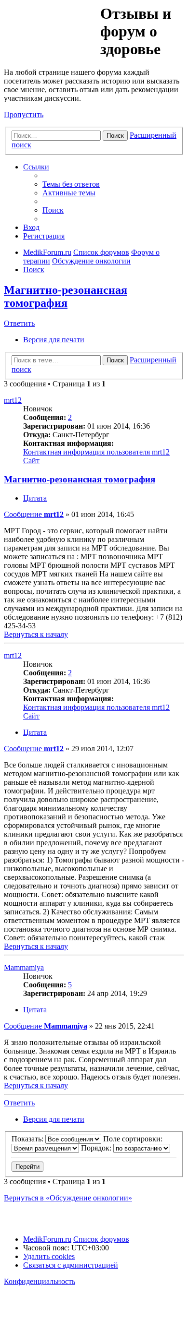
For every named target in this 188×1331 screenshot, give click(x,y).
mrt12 (13, 400)
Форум (51, 26)
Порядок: (97, 1148)
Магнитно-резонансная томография (65, 296)
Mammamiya (24, 967)
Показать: (28, 1139)
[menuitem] (71, 184)
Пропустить (23, 114)
